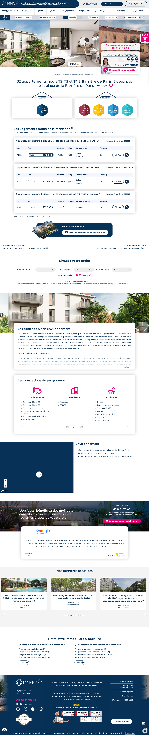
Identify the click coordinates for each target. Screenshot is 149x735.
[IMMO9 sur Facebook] (18, 709)
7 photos (76, 64)
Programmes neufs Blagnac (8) (32, 655)
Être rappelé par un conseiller (120, 70)
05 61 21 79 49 (120, 48)
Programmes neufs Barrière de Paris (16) (92, 652)
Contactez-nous (112, 4)
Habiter (31, 4)
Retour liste (5, 18)
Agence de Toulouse (102, 11)
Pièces (93, 17)
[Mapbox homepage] (5, 491)
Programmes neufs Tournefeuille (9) (34, 652)
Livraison (111, 17)
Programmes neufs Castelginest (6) (34, 657)
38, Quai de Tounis (92, 3)
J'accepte (130, 733)
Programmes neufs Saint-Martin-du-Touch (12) (95, 655)
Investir (39, 4)
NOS (145, 38)
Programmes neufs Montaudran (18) (90, 649)
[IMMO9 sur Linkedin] (41, 709)
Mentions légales (125, 692)
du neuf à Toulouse (121, 11)
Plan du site (127, 696)
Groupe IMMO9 (126, 681)
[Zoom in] (5, 480)
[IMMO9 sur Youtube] (33, 709)
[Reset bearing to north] (5, 486)
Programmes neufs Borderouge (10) (90, 657)
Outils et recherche (140, 11)
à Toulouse (27, 11)
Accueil (57, 74)
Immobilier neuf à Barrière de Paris (72, 74)
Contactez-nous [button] (122, 722)
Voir (22, 663)
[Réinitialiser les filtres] (142, 17)
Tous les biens (48, 17)
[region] (36, 467)
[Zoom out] (5, 483)
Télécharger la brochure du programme (85, 232)
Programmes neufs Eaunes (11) (32, 649)
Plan (118, 155)
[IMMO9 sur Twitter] (25, 709)
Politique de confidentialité (126, 687)
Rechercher (132, 17)
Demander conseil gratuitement (121, 521)
